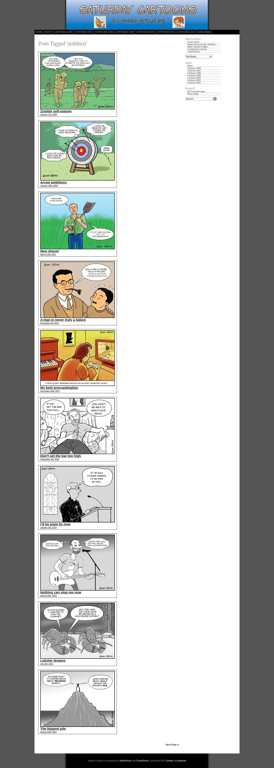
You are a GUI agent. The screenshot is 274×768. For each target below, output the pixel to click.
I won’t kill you (193, 51)
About (48, 32)
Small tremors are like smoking (201, 44)
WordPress (125, 760)
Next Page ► (172, 744)
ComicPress (142, 760)
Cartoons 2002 (186, 32)
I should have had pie (197, 49)
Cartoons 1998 (104, 32)
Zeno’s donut (193, 42)
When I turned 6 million (197, 47)
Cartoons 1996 (63, 32)
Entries (170, 760)
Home (38, 32)
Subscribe (203, 32)
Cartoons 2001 (165, 32)
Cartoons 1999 (124, 32)
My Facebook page (196, 91)
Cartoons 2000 (145, 32)
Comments (180, 760)
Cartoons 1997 (83, 32)
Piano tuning (192, 94)
